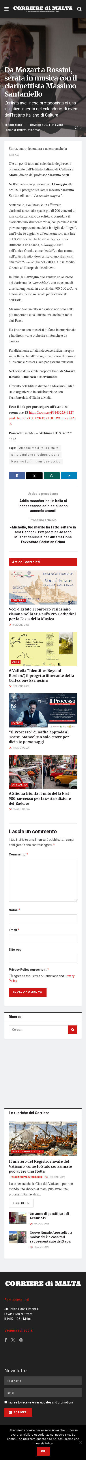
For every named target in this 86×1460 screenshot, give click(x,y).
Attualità (19, 785)
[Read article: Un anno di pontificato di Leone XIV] (17, 1218)
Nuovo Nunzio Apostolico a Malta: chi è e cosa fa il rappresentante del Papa (51, 1237)
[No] (80, 1442)
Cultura (18, 600)
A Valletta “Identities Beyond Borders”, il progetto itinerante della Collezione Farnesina (41, 675)
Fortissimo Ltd (16, 1300)
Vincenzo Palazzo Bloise (27, 1177)
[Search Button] (79, 9)
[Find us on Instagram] (21, 1340)
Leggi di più (23, 1203)
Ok (43, 1451)
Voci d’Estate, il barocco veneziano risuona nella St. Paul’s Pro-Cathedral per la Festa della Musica (42, 614)
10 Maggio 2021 (40, 125)
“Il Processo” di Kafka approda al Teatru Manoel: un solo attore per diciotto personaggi (39, 737)
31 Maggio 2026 (20, 747)
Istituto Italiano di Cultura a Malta (35, 455)
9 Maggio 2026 (40, 1223)
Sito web (15, 949)
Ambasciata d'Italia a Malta (39, 448)
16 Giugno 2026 (20, 686)
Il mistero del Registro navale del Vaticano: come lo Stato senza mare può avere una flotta (40, 1166)
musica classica (48, 462)
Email (14, 930)
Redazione (14, 125)
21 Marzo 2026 (40, 1247)
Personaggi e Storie (27, 1151)
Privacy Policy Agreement (29, 969)
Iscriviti (20, 1412)
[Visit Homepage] (43, 9)
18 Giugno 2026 (20, 625)
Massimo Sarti (21, 462)
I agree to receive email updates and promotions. (40, 1402)
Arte (15, 662)
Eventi (59, 125)
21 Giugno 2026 (56, 1177)
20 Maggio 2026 (20, 809)
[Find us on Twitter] (13, 1340)
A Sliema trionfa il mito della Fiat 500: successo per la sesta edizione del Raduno (40, 798)
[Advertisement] (43, 1072)
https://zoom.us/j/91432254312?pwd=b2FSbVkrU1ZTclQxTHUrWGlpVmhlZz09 (42, 418)
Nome (15, 910)
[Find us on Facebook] (5, 1340)
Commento (18, 854)
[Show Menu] (6, 9)
